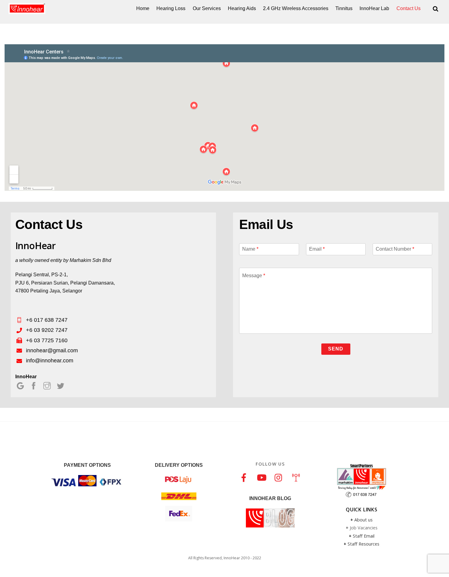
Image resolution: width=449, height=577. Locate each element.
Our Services (207, 8)
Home (142, 8)
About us (363, 520)
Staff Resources (363, 544)
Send (335, 348)
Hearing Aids (242, 8)
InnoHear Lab (374, 8)
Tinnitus (343, 8)
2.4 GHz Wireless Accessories (295, 8)
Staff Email (363, 536)
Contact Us (408, 8)
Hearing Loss (170, 8)
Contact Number (395, 249)
